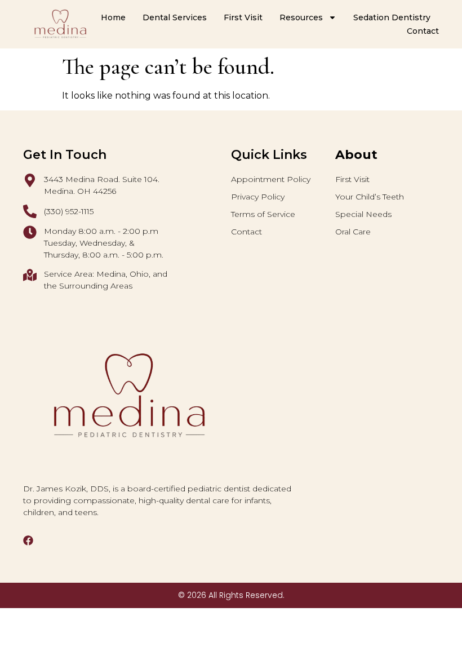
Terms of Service (263, 214)
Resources (301, 17)
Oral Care (353, 232)
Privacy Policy (258, 197)
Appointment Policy (270, 179)
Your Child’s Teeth (369, 197)
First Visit (243, 17)
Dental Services (175, 17)
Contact (423, 31)
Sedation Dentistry (391, 17)
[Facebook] (28, 540)
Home (113, 17)
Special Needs (363, 214)
